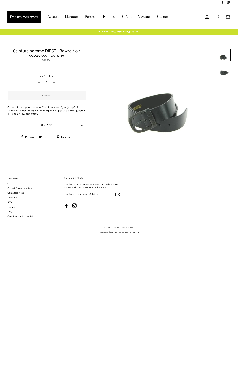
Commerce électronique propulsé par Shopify (119, 232)
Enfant (127, 16)
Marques (72, 16)
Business (163, 16)
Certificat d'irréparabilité (20, 216)
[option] (119, 31)
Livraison (12, 197)
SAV (9, 202)
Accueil (53, 16)
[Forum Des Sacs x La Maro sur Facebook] (66, 205)
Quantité (47, 76)
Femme (91, 16)
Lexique (11, 207)
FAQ (9, 211)
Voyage (144, 16)
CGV (9, 183)
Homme (109, 16)
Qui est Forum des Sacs (19, 188)
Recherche (12, 178)
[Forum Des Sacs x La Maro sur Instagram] (74, 205)
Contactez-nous (15, 192)
